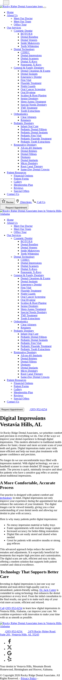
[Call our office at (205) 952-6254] (11, 3)
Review (9, 202)
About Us (12, 15)
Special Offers (21, 191)
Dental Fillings (29, 154)
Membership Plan (23, 184)
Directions (26, 202)
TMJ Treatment (29, 107)
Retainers (26, 120)
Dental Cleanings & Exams (35, 70)
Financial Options (23, 175)
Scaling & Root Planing (33, 95)
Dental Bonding (29, 36)
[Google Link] (9, 654)
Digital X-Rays (29, 61)
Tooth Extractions (30, 110)
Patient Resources (16, 172)
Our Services (14, 27)
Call (2, 608)
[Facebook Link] (9, 643)
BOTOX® (27, 33)
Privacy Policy (29, 678)
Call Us (40, 202)
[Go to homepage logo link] (31, 626)
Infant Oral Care (29, 126)
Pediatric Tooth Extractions (35, 141)
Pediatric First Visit (31, 135)
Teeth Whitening (30, 46)
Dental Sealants (29, 73)
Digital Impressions (31, 55)
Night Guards (28, 86)
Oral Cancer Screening (33, 89)
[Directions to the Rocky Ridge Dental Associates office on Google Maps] (1, 3)
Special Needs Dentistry (34, 104)
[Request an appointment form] (6, 2)
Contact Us (13, 194)
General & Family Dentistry (29, 67)
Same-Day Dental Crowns (35, 169)
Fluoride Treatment (31, 83)
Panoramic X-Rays (31, 64)
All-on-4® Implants (31, 147)
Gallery (18, 181)
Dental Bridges (29, 150)
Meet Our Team (22, 21)
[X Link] (9, 648)
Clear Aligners (28, 117)
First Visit (26, 80)
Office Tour (20, 24)
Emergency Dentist (31, 77)
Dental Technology (24, 49)
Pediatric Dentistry (24, 123)
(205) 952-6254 (38, 409)
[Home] (21, 6)
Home (10, 12)
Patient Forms (21, 178)
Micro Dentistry (29, 163)
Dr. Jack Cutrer (47, 590)
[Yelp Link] (9, 660)
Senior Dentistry (29, 98)
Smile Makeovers (30, 43)
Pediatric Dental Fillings (34, 129)
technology (6, 497)
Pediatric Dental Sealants (34, 132)
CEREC (25, 52)
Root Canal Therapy (32, 166)
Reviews (18, 187)
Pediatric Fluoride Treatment (36, 138)
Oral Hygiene (28, 92)
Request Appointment (16, 207)
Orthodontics (21, 114)
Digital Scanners (30, 58)
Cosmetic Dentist (23, 30)
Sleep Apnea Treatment (33, 101)
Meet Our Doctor (23, 18)
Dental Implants (29, 160)
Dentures (25, 157)
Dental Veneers (29, 40)
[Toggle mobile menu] (44, 7)
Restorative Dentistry (25, 144)
